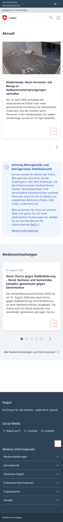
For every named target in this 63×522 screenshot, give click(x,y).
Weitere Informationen (25, 230)
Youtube (32, 431)
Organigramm (12, 491)
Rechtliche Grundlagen (12, 517)
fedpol (13, 17)
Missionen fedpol (14, 474)
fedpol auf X (13, 431)
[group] (31, 90)
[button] (21, 339)
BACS (34, 224)
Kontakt (8, 500)
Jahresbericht (11, 465)
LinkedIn (49, 431)
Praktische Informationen (19, 482)
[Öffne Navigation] (58, 18)
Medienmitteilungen (15, 456)
